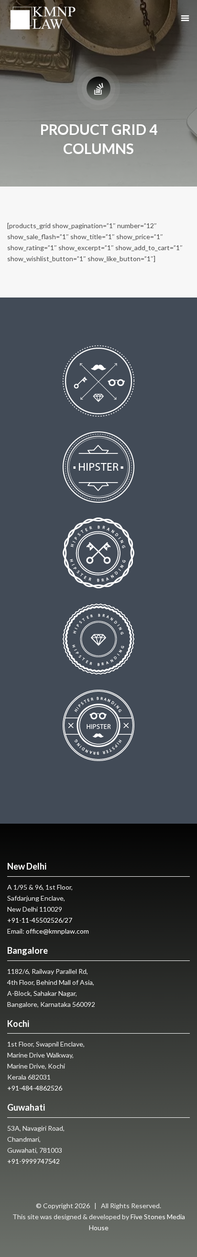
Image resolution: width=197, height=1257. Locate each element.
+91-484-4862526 (34, 1088)
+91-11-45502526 (34, 920)
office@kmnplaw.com (57, 931)
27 (68, 920)
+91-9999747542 (33, 1161)
